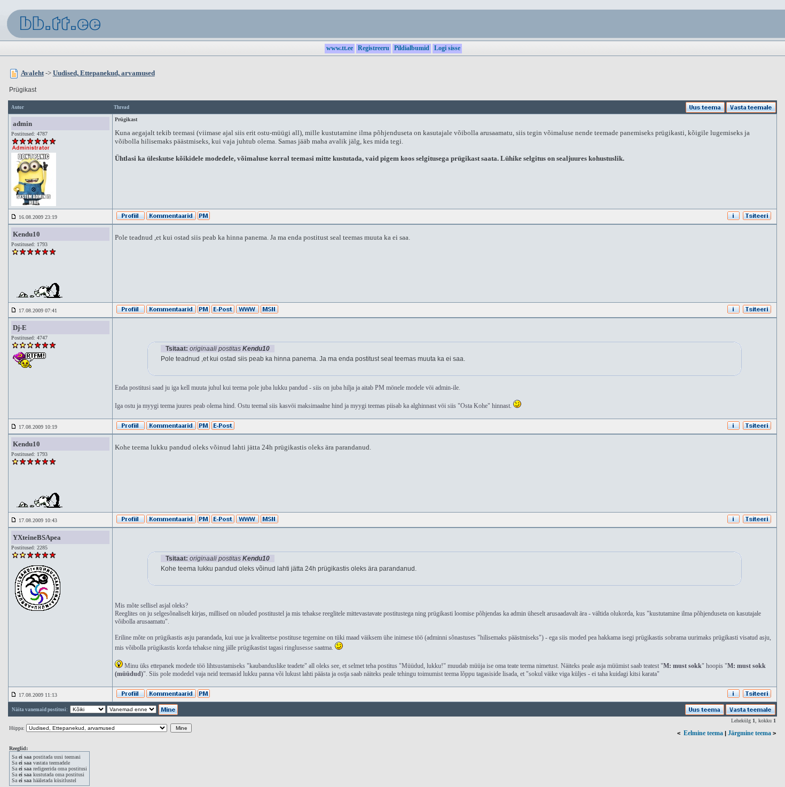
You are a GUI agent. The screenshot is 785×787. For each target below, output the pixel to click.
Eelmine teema (703, 733)
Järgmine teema (749, 733)
